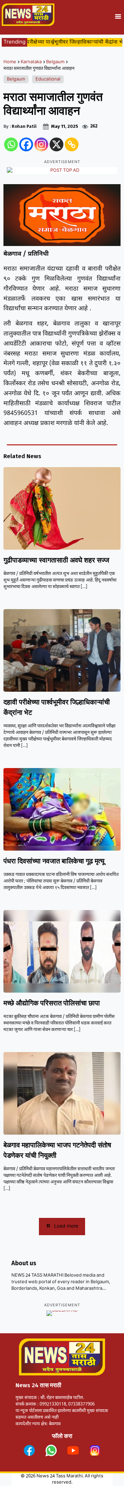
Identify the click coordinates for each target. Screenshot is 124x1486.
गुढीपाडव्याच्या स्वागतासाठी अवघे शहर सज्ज (56, 560)
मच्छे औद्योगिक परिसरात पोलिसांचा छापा (51, 1003)
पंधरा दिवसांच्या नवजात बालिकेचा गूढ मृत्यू (53, 861)
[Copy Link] (72, 144)
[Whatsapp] (11, 144)
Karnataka (31, 62)
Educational (47, 79)
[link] (29, 1450)
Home (9, 62)
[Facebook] (26, 144)
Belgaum (55, 62)
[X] (56, 144)
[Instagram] (41, 144)
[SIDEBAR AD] (62, 1313)
